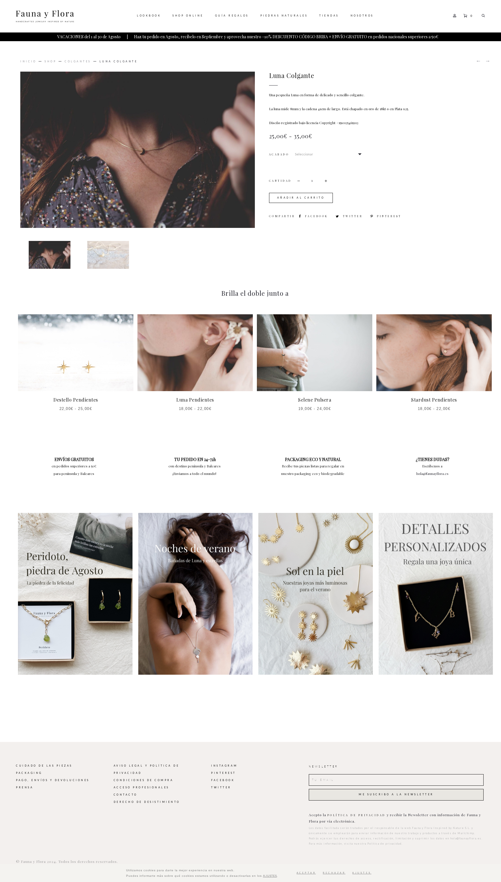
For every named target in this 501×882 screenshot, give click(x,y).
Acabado (279, 154)
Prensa (24, 787)
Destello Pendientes (75, 400)
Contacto (125, 794)
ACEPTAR (306, 873)
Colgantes (78, 61)
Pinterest (389, 216)
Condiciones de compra (144, 780)
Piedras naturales (284, 15)
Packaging (29, 773)
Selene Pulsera (314, 400)
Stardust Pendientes (434, 400)
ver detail (75, 594)
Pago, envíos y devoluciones (53, 780)
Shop (50, 61)
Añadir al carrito (301, 197)
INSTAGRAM (224, 765)
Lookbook (149, 15)
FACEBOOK (223, 780)
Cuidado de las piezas (44, 765)
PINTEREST (223, 773)
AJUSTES (270, 875)
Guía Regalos (232, 15)
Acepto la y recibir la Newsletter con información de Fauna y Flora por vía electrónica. (395, 817)
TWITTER (221, 787)
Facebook (317, 216)
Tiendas (329, 15)
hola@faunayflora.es (432, 473)
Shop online (188, 15)
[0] (465, 15)
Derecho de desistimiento (147, 802)
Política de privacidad (356, 815)
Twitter (354, 216)
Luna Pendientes (195, 400)
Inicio (28, 61)
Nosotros (362, 15)
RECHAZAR (334, 873)
